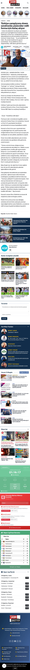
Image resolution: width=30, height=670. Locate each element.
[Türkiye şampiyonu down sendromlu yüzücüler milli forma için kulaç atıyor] (15, 58)
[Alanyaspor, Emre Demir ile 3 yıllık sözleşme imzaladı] (7, 275)
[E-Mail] (10, 250)
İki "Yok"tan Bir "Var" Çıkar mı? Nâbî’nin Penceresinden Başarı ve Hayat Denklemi (18, 339)
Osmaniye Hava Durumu (20, 648)
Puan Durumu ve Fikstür (22, 652)
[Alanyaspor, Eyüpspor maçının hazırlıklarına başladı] (7, 261)
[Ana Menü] (1, 3)
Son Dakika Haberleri (22, 656)
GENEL (3, 8)
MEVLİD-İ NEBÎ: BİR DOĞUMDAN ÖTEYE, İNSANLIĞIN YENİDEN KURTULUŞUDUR (18, 352)
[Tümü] (28, 326)
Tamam (15, 668)
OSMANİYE (18, 8)
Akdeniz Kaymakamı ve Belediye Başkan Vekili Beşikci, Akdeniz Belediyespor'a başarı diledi (21, 282)
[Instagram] (12, 641)
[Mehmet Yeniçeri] (4, 351)
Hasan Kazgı (11, 344)
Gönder (4, 318)
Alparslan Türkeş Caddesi (14, 345)
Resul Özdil (11, 356)
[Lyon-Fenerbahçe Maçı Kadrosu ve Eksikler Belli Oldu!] (7, 291)
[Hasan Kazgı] (4, 345)
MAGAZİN (25, 8)
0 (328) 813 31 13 (6, 519)
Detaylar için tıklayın (15, 567)
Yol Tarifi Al (15, 510)
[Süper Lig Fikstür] (28, 572)
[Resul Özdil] (4, 358)
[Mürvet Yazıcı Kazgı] (4, 365)
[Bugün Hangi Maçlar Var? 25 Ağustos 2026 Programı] (22, 291)
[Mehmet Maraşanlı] (4, 338)
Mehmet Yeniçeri (12, 350)
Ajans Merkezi (13, 247)
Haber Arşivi (6, 658)
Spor (8, 20)
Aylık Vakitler (4, 491)
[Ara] (27, 3)
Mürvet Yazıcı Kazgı (13, 364)
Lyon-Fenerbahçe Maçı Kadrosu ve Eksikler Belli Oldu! (7, 297)
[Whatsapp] (17, 641)
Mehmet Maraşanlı (13, 336)
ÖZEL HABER (9, 8)
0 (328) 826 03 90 (6, 510)
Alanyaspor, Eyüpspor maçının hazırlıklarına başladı (6, 267)
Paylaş (4, 68)
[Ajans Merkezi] (4, 248)
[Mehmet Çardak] (4, 331)
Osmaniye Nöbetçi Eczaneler (7, 648)
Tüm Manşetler (7, 656)
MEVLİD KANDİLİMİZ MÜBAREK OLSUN (18, 366)
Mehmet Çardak (12, 330)
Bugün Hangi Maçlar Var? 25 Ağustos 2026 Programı (22, 297)
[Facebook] (10, 641)
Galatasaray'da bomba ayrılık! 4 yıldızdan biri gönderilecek (21, 267)
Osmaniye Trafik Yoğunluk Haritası (6, 652)
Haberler (3, 20)
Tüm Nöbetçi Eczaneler (16, 527)
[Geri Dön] (4, 666)
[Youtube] (15, 641)
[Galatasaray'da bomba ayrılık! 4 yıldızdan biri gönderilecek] (22, 261)
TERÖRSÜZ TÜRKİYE (13, 332)
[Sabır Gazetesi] (14, 3)
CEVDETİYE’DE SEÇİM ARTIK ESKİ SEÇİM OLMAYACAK (18, 359)
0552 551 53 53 (16, 632)
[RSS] (20, 641)
